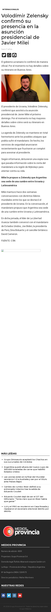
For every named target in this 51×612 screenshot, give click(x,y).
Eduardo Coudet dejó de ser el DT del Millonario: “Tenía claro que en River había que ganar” (25, 499)
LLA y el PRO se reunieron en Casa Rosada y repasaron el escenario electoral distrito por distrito (26, 508)
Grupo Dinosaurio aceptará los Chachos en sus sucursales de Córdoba (25, 460)
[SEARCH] (49, 2)
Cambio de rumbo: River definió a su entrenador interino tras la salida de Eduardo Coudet (22, 489)
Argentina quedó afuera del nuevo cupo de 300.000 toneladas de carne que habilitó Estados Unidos (26, 469)
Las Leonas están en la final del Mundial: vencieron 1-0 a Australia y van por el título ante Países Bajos (25, 479)
